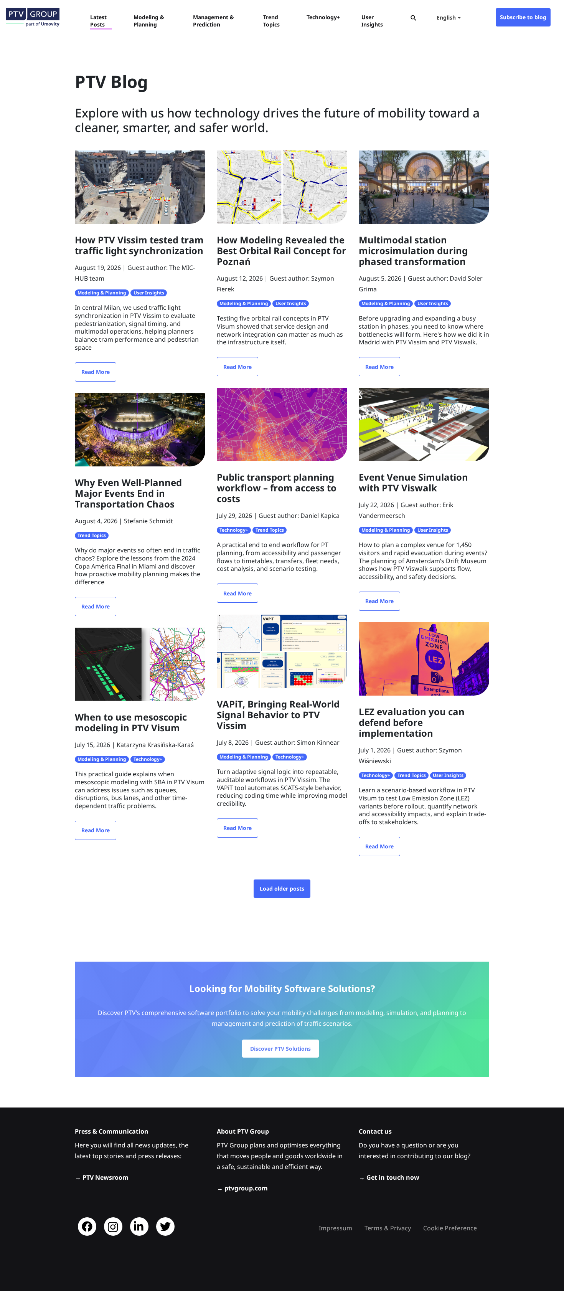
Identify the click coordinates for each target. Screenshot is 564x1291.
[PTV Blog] (32, 17)
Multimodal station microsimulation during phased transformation (413, 250)
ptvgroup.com (246, 1188)
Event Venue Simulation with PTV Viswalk (413, 482)
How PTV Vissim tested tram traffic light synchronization (139, 245)
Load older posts (282, 888)
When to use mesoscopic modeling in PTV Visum (131, 722)
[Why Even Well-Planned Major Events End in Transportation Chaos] (140, 429)
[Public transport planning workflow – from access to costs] (282, 424)
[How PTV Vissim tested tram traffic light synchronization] (140, 186)
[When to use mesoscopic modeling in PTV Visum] (140, 664)
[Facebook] (87, 1226)
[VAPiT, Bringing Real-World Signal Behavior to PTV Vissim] (282, 650)
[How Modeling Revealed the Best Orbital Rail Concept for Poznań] (282, 186)
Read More (95, 371)
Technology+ (233, 530)
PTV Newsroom (105, 1177)
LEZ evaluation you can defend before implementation (412, 722)
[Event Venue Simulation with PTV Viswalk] (424, 424)
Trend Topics (92, 535)
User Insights (149, 292)
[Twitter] (165, 1226)
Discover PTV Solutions (280, 1048)
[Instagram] (113, 1226)
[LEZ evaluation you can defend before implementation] (424, 658)
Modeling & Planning (102, 292)
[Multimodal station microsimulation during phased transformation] (424, 186)
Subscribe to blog (523, 17)
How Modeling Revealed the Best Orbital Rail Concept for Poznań (281, 250)
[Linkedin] (139, 1226)
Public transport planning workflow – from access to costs (276, 488)
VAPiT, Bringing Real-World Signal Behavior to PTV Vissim (278, 715)
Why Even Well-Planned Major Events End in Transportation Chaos (128, 493)
